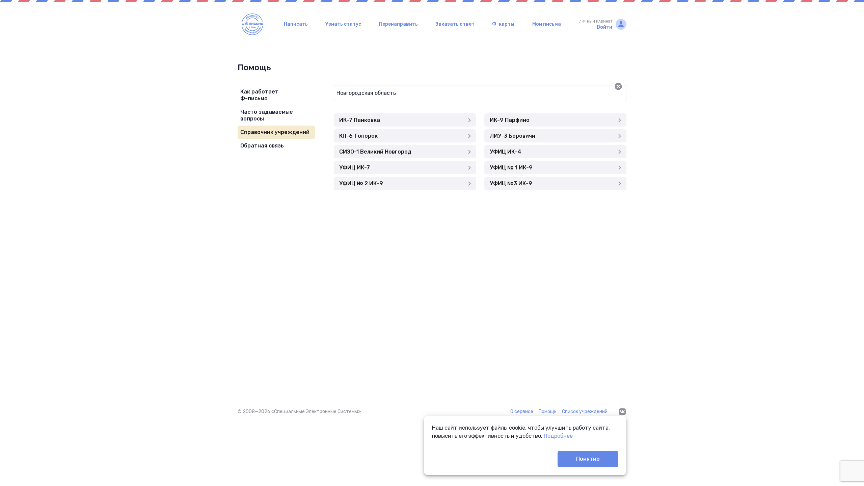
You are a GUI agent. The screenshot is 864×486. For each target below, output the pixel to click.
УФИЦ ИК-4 (505, 151)
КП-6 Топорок (358, 136)
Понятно (588, 459)
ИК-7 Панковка (359, 120)
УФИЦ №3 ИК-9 (511, 183)
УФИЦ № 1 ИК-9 (511, 167)
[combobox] (469, 93)
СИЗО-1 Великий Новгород (375, 151)
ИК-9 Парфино (510, 120)
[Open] (626, 86)
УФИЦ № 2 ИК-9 (361, 183)
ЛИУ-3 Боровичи (512, 136)
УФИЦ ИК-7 (354, 167)
